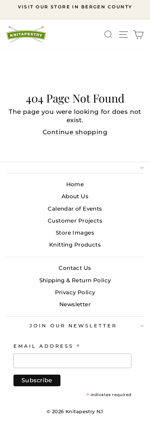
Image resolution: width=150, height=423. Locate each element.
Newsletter (75, 304)
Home (75, 184)
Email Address (47, 346)
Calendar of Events (75, 208)
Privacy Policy (75, 292)
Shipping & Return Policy (75, 280)
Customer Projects (75, 220)
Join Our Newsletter (73, 325)
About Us (75, 196)
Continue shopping (75, 132)
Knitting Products (75, 244)
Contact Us (75, 267)
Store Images (75, 232)
